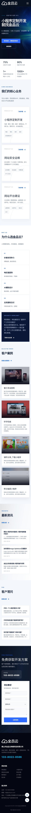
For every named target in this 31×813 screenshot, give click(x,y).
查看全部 (4, 522)
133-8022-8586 (12, 757)
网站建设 (4, 769)
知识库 (3, 777)
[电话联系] (27, 800)
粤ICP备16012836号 (15, 810)
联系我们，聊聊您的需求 (11, 41)
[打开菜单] (27, 3)
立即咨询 (15, 720)
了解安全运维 (8, 337)
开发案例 (18, 777)
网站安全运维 (5, 772)
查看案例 (8, 46)
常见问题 (18, 772)
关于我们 (18, 774)
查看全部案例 (5, 360)
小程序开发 (19, 769)
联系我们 (4, 774)
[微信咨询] (27, 795)
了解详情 (20, 111)
